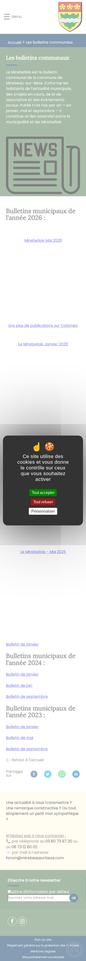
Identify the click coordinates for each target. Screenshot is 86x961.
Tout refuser (43, 502)
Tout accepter (43, 493)
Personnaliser (43, 511)
